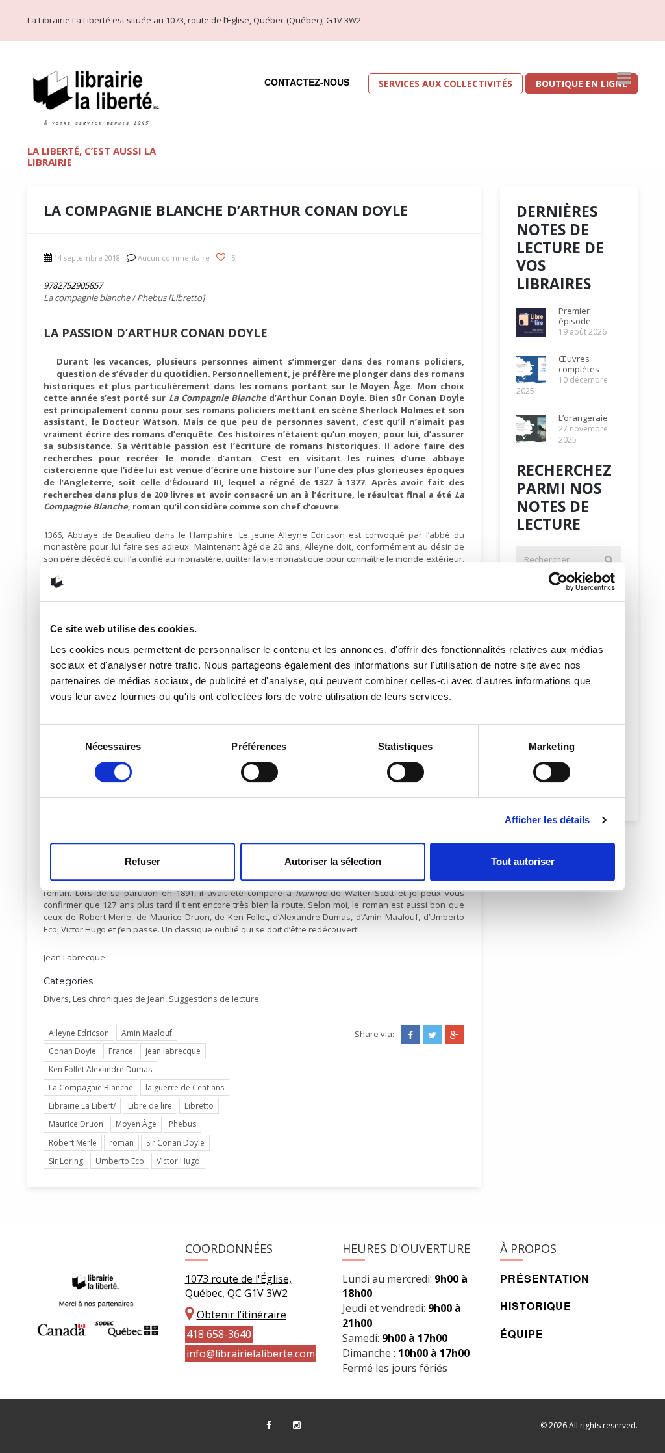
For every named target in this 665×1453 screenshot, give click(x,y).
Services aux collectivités (445, 83)
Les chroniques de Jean (119, 999)
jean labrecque (173, 1051)
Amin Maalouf (146, 1032)
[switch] (259, 772)
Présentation (545, 1278)
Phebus (182, 1123)
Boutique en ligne (581, 83)
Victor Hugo (178, 1160)
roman (121, 1142)
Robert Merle (73, 1142)
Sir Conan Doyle (175, 1142)
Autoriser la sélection (332, 861)
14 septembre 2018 (87, 258)
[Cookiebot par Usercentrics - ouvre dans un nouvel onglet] (558, 581)
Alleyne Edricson (79, 1032)
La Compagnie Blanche (91, 1087)
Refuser (142, 861)
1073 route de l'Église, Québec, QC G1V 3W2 (238, 1286)
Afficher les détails (547, 819)
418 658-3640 (218, 1334)
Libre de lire (150, 1105)
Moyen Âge (136, 1123)
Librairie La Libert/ (82, 1105)
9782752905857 (73, 285)
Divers (56, 999)
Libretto (199, 1105)
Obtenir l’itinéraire (241, 1314)
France (120, 1051)
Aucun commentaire (174, 258)
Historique (535, 1305)
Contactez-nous (306, 81)
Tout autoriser (523, 861)
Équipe (522, 1333)
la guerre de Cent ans (184, 1087)
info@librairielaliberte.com (250, 1353)
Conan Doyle (72, 1051)
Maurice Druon (76, 1123)
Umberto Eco (119, 1160)
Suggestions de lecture (214, 999)
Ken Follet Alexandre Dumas (100, 1069)
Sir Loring (66, 1160)
